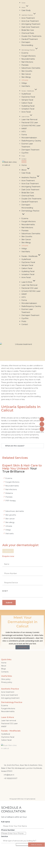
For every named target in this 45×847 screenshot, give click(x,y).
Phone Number (8, 830)
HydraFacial (26, 94)
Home (23, 3)
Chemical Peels (27, 33)
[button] (31, 162)
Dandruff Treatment (29, 39)
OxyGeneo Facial (28, 97)
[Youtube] (24, 785)
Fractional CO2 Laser (29, 122)
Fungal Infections (28, 56)
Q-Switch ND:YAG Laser (30, 126)
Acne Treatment (28, 18)
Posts (23, 156)
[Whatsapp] (38, 785)
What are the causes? (14, 446)
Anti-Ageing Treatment (30, 24)
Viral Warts (25, 86)
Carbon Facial (26, 103)
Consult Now (22, 647)
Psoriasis (24, 65)
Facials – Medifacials (28, 91)
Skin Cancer (26, 74)
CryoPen (24, 153)
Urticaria (24, 80)
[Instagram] (11, 785)
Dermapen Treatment (30, 150)
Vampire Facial (27, 100)
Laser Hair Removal (29, 119)
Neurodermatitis (28, 59)
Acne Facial (26, 112)
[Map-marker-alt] (31, 785)
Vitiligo (24, 83)
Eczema (24, 53)
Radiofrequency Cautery (31, 141)
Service (4, 836)
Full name (5, 822)
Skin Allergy (26, 77)
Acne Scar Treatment (30, 21)
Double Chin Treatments (31, 36)
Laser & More (25, 116)
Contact (24, 159)
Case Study (26, 10)
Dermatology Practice (28, 50)
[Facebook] (4, 785)
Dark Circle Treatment (30, 27)
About (23, 7)
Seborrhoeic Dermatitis (30, 68)
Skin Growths (26, 71)
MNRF (24, 129)
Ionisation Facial (27, 109)
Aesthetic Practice (27, 15)
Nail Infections (27, 62)
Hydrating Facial (27, 106)
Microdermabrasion (29, 138)
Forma (24, 135)
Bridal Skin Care (27, 30)
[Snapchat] (18, 785)
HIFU (23, 132)
